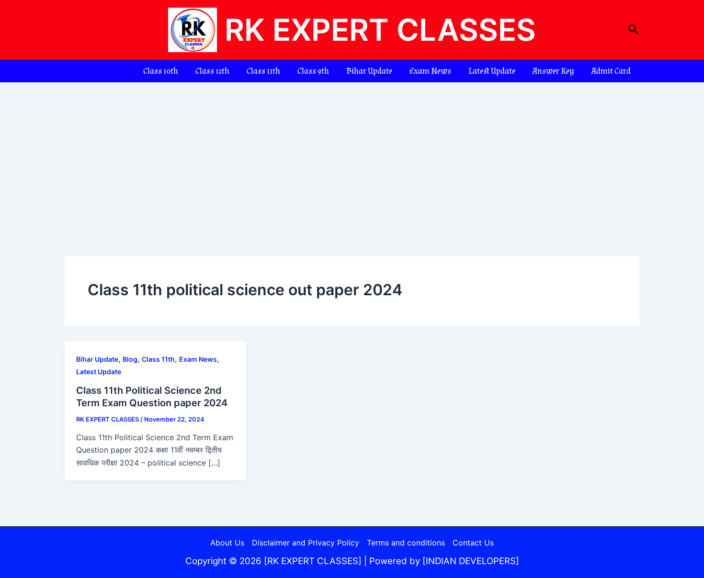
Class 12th (212, 71)
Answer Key (553, 71)
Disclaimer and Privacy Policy (305, 542)
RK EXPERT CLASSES (380, 29)
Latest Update (491, 71)
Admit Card (611, 71)
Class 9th (313, 71)
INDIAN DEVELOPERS (471, 561)
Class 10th (160, 71)
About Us (227, 542)
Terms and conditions (406, 542)
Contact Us (473, 542)
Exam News (430, 71)
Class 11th (263, 71)
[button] (633, 30)
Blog (130, 359)
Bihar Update (369, 71)
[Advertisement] (352, 154)
